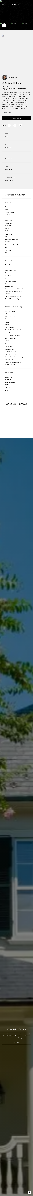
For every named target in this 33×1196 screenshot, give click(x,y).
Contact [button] (16, 1043)
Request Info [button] (16, 118)
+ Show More (7, 112)
